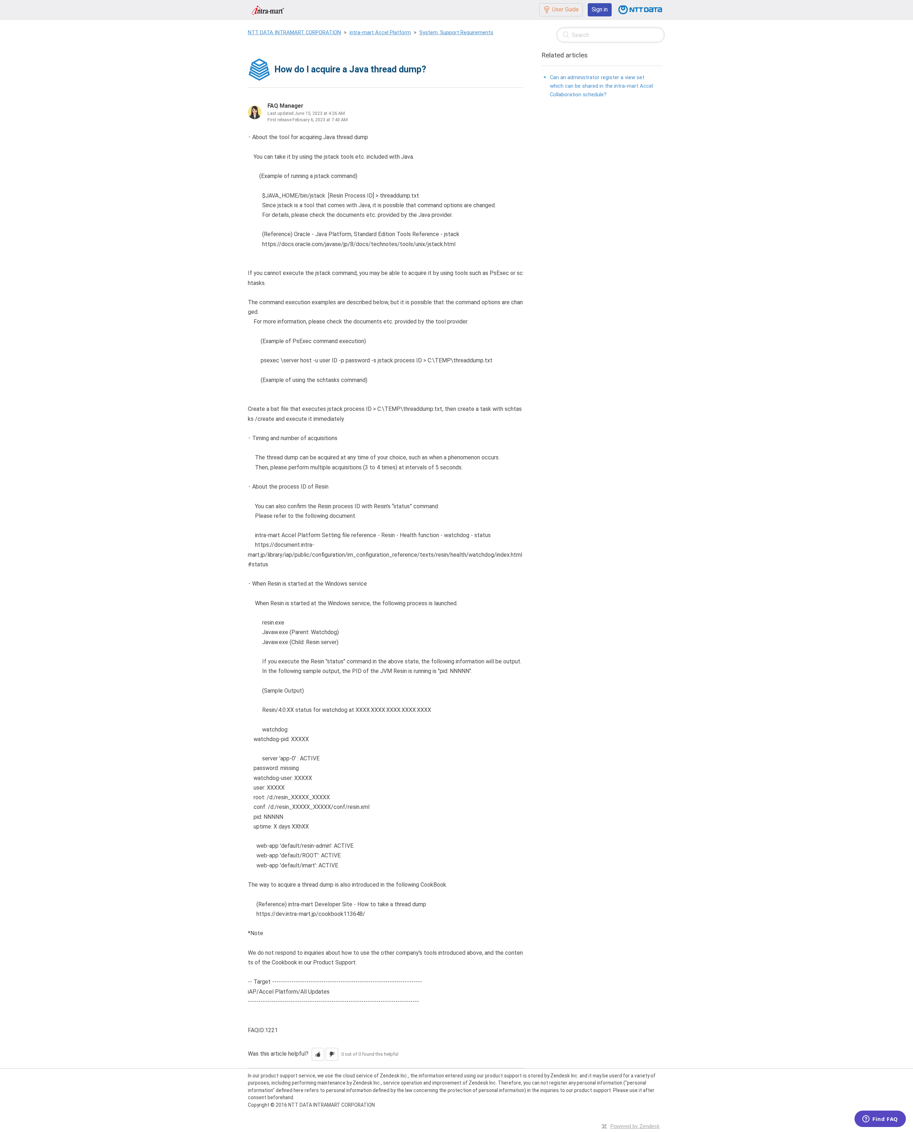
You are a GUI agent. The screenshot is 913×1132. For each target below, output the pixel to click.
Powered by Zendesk (635, 1126)
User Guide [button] (565, 9)
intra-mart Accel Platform (380, 32)
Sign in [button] (600, 9)
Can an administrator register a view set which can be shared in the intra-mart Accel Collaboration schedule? (601, 86)
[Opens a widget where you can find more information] (880, 1119)
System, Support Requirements (456, 32)
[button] (318, 1054)
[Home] (268, 9)
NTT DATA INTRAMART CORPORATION (294, 32)
